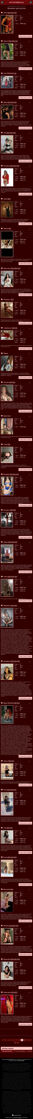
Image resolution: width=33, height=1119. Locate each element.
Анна (5, 199)
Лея (4, 133)
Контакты (22, 1060)
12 (30, 1040)
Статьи (18, 1060)
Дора (5, 102)
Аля (4, 828)
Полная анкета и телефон (25, 36)
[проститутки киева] (16, 2)
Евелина (6, 166)
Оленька (6, 299)
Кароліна (6, 959)
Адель (5, 761)
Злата (5, 576)
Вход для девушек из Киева (7, 1059)
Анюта (5, 228)
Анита (5, 41)
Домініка (6, 661)
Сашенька (7, 328)
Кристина (7, 416)
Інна (5, 790)
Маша (5, 353)
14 (18, 1042)
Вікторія (6, 889)
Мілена (6, 926)
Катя (5, 857)
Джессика (7, 268)
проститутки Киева (17, 1117)
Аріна (5, 542)
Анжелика (7, 992)
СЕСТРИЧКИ (8, 73)
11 (27, 1040)
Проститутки (20, 1051)
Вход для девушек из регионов (20, 1059)
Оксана (6, 382)
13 (15, 1042)
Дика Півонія (8, 703)
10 (24, 1040)
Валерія (6, 474)
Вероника (7, 605)
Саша (5, 444)
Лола (5, 12)
